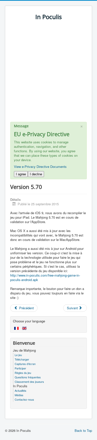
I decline (36, 174)
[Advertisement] (48, 73)
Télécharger (22, 359)
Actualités (20, 390)
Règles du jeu (23, 373)
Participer (20, 368)
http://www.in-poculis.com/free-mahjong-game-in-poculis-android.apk (45, 277)
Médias (19, 395)
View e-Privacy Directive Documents (40, 166)
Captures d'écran (25, 364)
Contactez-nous (24, 399)
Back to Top (83, 430)
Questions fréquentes (28, 377)
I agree (21, 174)
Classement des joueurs (29, 382)
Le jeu (18, 355)
